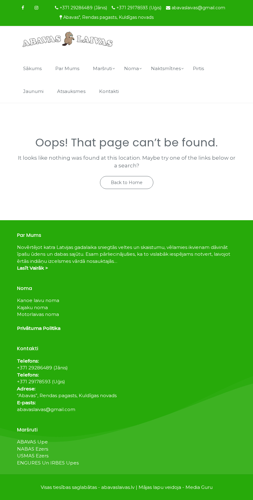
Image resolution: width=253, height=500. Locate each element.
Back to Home (127, 182)
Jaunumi (33, 91)
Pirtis (198, 68)
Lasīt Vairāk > (32, 268)
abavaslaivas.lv (118, 487)
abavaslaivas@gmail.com (198, 8)
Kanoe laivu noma (38, 300)
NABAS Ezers (32, 449)
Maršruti (102, 68)
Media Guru (199, 487)
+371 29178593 (138, 8)
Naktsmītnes (166, 68)
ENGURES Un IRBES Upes (48, 463)
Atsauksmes (71, 91)
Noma (131, 68)
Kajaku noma (32, 307)
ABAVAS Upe (32, 442)
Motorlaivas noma (38, 314)
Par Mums (67, 68)
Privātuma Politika (38, 328)
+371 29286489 (83, 8)
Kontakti (109, 91)
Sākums (32, 68)
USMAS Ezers (32, 456)
